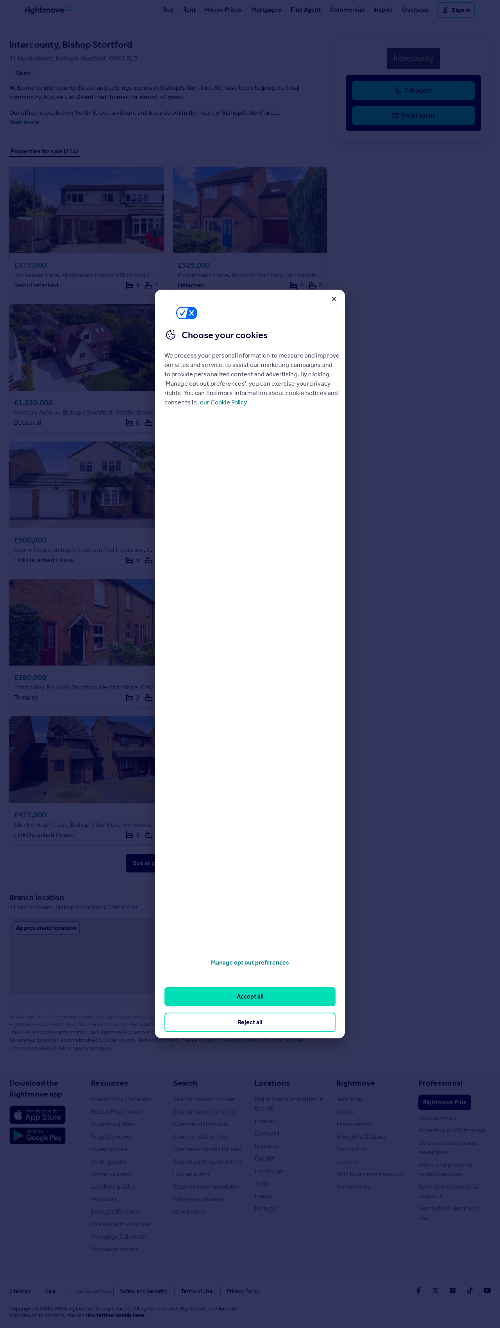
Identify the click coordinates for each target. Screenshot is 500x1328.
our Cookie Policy (223, 402)
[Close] (334, 299)
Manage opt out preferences (250, 962)
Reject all (250, 1022)
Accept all (250, 996)
